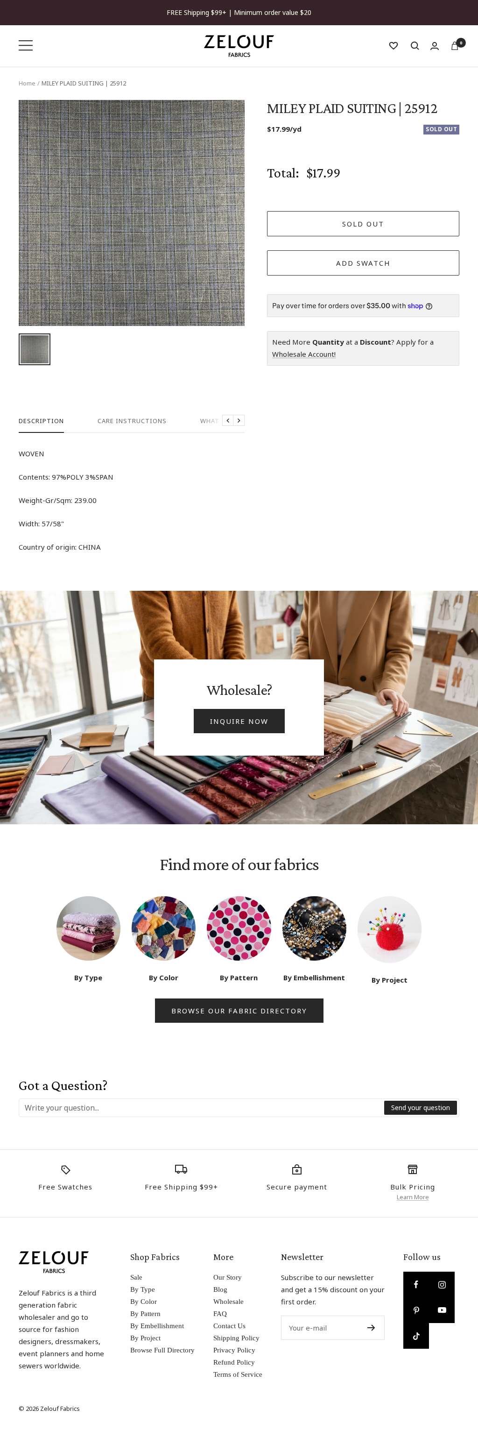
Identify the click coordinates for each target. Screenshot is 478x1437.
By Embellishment (157, 1326)
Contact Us (229, 1326)
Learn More (413, 1197)
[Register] (371, 1327)
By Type (142, 1289)
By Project (145, 1338)
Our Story (227, 1277)
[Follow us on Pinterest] (416, 1310)
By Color (143, 1301)
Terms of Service (237, 1374)
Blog (220, 1289)
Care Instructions (132, 421)
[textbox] (201, 1107)
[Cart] (454, 46)
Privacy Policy (234, 1350)
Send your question (420, 1107)
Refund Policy (234, 1362)
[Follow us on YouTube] (442, 1310)
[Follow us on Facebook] (416, 1284)
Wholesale (228, 1301)
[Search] (415, 46)
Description (41, 421)
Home (27, 83)
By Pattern (145, 1313)
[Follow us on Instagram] (442, 1284)
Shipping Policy (236, 1338)
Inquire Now (239, 721)
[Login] (434, 46)
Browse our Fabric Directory (239, 1010)
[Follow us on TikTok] (416, 1336)
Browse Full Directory (162, 1350)
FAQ (220, 1313)
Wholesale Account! (304, 354)
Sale (136, 1277)
